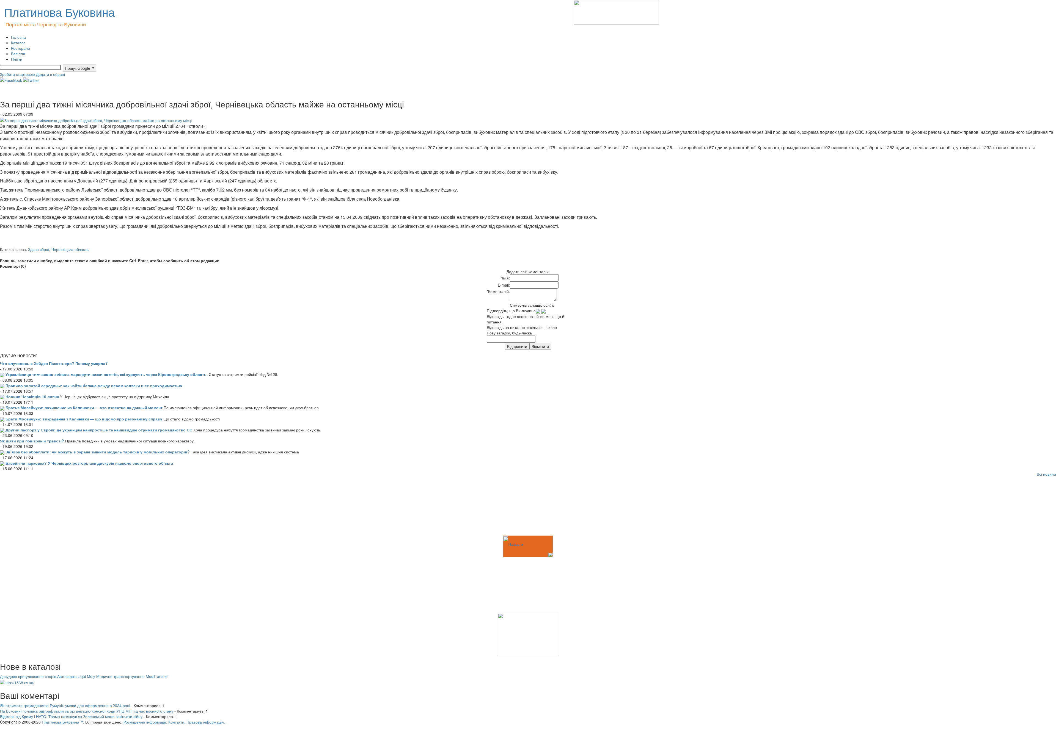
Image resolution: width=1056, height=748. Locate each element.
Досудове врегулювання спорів (28, 676)
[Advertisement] (27, 507)
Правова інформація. (205, 722)
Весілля (18, 53)
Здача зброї (38, 249)
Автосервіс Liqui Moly (76, 676)
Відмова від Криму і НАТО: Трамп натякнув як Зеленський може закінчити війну (71, 716)
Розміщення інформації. (145, 722)
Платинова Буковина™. (63, 722)
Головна (18, 37)
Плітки (16, 59)
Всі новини (1046, 474)
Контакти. (176, 722)
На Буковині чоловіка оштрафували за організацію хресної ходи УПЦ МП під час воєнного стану (86, 711)
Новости (515, 544)
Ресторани (20, 48)
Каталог (18, 42)
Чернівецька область (70, 249)
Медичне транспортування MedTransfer (132, 676)
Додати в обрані (50, 74)
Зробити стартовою (17, 74)
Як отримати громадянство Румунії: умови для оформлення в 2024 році (65, 705)
